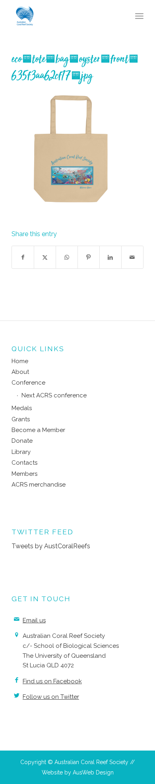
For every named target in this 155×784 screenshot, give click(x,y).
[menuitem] (139, 15)
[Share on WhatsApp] (67, 257)
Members (24, 473)
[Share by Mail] (132, 257)
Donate (22, 440)
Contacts (24, 462)
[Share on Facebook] (23, 257)
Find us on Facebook (52, 681)
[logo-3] (64, 16)
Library (21, 452)
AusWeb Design (93, 772)
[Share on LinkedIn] (110, 257)
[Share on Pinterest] (88, 257)
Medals (22, 408)
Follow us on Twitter (51, 696)
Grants (21, 419)
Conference (28, 382)
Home (20, 361)
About (20, 371)
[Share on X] (45, 257)
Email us (34, 620)
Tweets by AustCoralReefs (51, 546)
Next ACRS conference (54, 395)
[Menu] (139, 15)
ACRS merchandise (39, 484)
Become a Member (38, 430)
